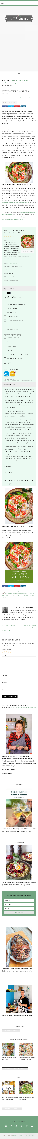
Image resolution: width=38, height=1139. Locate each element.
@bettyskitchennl (20, 484)
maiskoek (25, 593)
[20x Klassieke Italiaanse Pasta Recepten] (10, 1088)
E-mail (4, 682)
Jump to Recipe (10, 103)
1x (8, 293)
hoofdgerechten (16, 593)
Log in (33, 1135)
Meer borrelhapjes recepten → (15, 1068)
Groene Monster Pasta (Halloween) (26, 1098)
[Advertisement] (19, 51)
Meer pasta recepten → (12, 1108)
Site (3, 689)
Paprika (17, 595)
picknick (21, 595)
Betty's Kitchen (19, 18)
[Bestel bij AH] (6, 373)
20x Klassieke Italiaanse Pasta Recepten (10, 1098)
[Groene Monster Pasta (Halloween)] (27, 1088)
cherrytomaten (8, 593)
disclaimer (27, 1135)
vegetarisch (26, 595)
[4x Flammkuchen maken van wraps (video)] (26, 1055)
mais (21, 593)
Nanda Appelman (12, 263)
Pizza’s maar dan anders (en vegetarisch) (15, 202)
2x (12, 293)
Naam (4, 675)
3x (15, 293)
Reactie (5, 655)
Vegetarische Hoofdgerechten (14, 592)
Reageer (29, 97)
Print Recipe (27, 251)
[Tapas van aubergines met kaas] (8, 1055)
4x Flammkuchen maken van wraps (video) (27, 1058)
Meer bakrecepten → (11, 1030)
